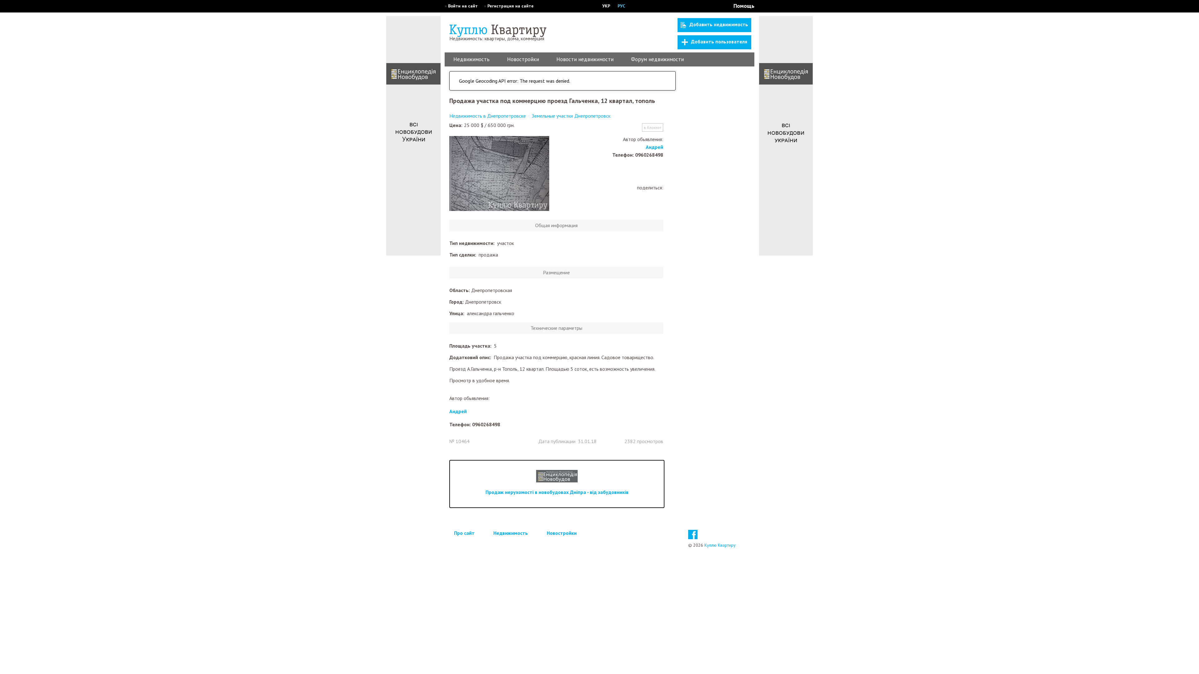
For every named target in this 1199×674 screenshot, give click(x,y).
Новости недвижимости (585, 59)
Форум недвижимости (657, 59)
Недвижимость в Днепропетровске (487, 116)
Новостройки (523, 59)
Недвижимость (471, 59)
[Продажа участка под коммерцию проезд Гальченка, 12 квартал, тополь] (499, 174)
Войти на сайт (463, 6)
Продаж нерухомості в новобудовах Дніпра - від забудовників (557, 492)
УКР (606, 6)
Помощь (743, 5)
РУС (621, 6)
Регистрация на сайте (510, 6)
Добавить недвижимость (718, 24)
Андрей (654, 147)
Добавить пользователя (719, 41)
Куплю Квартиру (720, 545)
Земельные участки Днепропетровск (571, 116)
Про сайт (464, 533)
